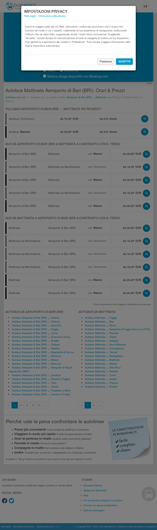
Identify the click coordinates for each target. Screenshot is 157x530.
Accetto (124, 61)
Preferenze (106, 61)
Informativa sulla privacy (52, 16)
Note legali (30, 16)
